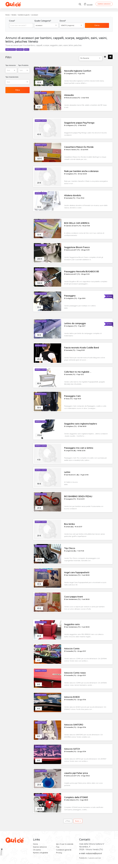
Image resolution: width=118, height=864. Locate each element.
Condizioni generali (63, 850)
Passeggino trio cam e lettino (78, 448)
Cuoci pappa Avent (73, 596)
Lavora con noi (95, 858)
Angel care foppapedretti (76, 572)
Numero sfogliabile (40, 853)
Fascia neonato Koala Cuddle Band (81, 347)
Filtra (17, 90)
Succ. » (78, 821)
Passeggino (70, 295)
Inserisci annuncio (40, 847)
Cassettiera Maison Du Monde (79, 147)
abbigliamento (10, 49)
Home (35, 844)
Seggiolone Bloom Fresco (77, 247)
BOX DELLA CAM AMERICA (76, 223)
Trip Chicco (69, 548)
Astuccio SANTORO (73, 724)
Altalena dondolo (72, 195)
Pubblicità (83, 858)
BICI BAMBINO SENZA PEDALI (78, 496)
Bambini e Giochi (40, 68)
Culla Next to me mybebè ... (77, 372)
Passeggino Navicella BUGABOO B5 (81, 271)
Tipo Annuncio (10, 65)
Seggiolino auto (72, 624)
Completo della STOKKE (76, 797)
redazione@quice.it (94, 853)
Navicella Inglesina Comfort (77, 71)
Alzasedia (69, 95)
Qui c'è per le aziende (64, 844)
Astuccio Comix (72, 648)
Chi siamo (37, 850)
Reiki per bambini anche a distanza (81, 171)
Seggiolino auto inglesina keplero (80, 423)
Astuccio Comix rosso (75, 673)
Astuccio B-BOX (72, 697)
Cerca (96, 25)
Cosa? (12, 20)
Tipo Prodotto (23, 65)
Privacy (59, 853)
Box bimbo (69, 524)
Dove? (63, 20)
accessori (20, 49)
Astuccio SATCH (72, 749)
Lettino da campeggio (75, 323)
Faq (57, 847)
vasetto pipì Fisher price (76, 773)
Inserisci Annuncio (104, 4)
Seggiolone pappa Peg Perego (79, 123)
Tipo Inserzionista (11, 77)
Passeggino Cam (72, 396)
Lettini (67, 472)
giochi (27, 49)
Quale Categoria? (42, 20)
